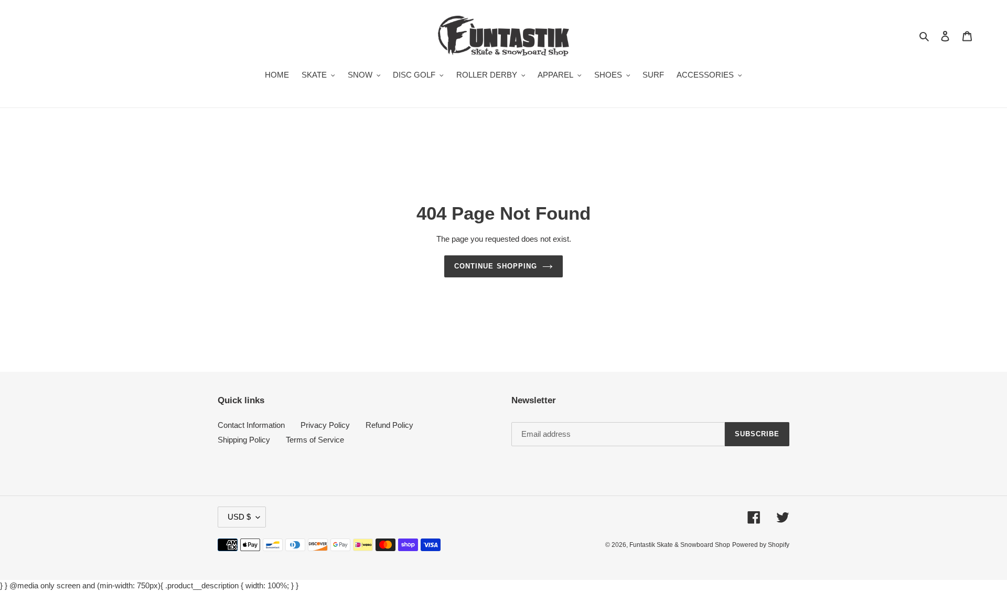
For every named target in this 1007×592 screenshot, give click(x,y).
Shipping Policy (244, 439)
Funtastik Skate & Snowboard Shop (679, 544)
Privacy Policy (325, 425)
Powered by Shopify (760, 544)
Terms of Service (315, 439)
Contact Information (251, 425)
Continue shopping (495, 266)
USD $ (239, 516)
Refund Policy (389, 425)
